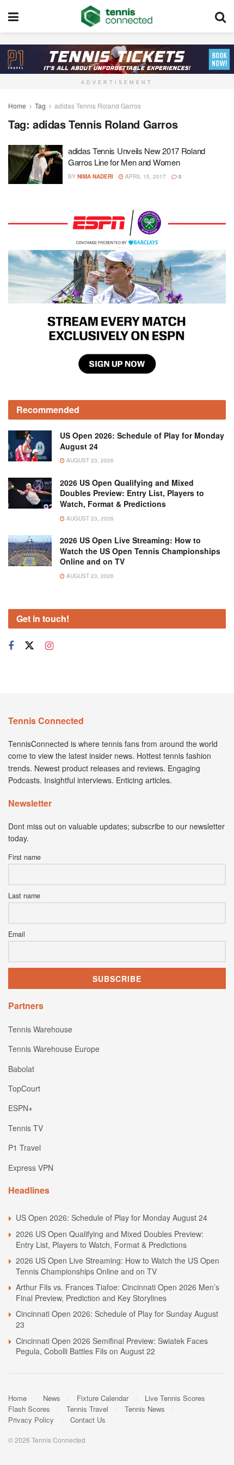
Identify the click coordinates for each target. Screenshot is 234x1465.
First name (24, 857)
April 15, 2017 (145, 176)
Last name (24, 895)
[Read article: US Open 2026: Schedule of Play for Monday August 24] (30, 445)
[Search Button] (220, 16)
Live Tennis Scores (175, 1398)
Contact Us (88, 1420)
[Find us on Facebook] (11, 646)
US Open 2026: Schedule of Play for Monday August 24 (142, 441)
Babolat (21, 1068)
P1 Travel (24, 1147)
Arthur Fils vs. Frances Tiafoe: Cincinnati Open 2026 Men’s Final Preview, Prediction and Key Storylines (117, 1292)
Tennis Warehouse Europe (54, 1048)
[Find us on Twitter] (29, 645)
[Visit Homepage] (116, 16)
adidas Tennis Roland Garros (97, 105)
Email (16, 934)
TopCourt (24, 1088)
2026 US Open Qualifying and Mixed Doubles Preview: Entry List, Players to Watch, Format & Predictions (132, 493)
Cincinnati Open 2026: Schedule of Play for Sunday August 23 (117, 1319)
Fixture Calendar (102, 1398)
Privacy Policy (31, 1420)
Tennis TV (25, 1127)
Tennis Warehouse (40, 1029)
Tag (40, 105)
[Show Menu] (13, 16)
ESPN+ (20, 1107)
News (51, 1398)
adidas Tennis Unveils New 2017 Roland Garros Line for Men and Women (136, 156)
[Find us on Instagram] (49, 646)
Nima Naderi (95, 176)
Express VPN (30, 1167)
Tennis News (145, 1409)
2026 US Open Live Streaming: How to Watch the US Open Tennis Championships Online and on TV (140, 551)
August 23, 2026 (89, 460)
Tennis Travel (87, 1409)
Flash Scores (29, 1409)
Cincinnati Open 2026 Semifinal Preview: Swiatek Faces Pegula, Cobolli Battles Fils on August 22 (112, 1346)
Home (17, 105)
